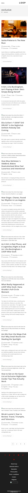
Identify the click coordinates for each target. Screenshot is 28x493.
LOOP (22, 3)
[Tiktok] (23, 455)
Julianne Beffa (6, 46)
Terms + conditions (14, 474)
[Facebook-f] (5, 455)
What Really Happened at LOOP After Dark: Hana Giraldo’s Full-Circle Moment (12, 288)
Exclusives (5, 48)
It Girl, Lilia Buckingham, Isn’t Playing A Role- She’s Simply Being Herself (12, 89)
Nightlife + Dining (7, 174)
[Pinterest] (14, 459)
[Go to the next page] (24, 443)
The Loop (15, 344)
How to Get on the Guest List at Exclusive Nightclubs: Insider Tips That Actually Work (14, 378)
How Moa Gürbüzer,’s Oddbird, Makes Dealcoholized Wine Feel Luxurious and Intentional (13, 165)
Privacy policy (14, 471)
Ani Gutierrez (6, 255)
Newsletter (14, 469)
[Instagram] (14, 455)
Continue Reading (8, 61)
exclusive (6, 12)
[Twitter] (9, 455)
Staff (4, 95)
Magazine (14, 479)
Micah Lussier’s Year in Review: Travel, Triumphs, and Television (12, 416)
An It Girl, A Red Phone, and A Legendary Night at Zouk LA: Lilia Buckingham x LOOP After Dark (13, 248)
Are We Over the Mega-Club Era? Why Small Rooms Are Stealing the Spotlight (13, 336)
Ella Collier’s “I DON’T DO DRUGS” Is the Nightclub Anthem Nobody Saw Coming (12, 126)
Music (10, 135)
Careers (14, 477)
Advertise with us (14, 466)
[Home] (1, 12)
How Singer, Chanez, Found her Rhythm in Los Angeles (13, 198)
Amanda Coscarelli (7, 295)
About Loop (14, 464)
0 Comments (14, 48)
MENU (2, 3)
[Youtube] (18, 455)
